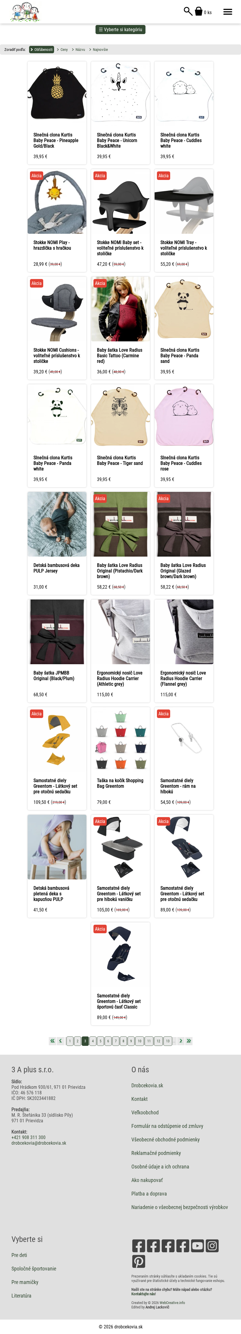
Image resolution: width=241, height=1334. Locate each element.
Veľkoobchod (145, 1113)
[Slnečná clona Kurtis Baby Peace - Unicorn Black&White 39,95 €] (120, 62)
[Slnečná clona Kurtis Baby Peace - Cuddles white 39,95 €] (184, 62)
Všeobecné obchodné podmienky (165, 1140)
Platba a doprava (149, 1194)
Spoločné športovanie (33, 1269)
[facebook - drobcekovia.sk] (138, 1252)
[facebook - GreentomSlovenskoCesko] (182, 1252)
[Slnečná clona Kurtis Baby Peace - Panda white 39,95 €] (57, 385)
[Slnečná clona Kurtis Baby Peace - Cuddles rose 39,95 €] (184, 385)
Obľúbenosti (43, 49)
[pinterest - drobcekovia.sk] (138, 1267)
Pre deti (19, 1255)
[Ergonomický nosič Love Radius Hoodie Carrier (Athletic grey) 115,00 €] (120, 600)
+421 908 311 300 (28, 1137)
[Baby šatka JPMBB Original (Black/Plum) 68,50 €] (57, 600)
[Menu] (227, 12)
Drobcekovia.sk (147, 1085)
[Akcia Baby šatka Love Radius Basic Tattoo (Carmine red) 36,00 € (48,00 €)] (120, 277)
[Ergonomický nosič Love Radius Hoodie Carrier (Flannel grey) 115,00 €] (184, 600)
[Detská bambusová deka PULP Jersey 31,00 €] (57, 492)
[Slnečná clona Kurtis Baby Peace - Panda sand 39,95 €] (184, 277)
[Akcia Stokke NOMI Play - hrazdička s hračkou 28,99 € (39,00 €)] (57, 169)
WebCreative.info (172, 1302)
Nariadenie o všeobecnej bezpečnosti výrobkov (179, 1207)
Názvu (80, 49)
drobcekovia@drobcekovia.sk (38, 1143)
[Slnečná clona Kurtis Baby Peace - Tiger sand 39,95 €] (120, 385)
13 (168, 1041)
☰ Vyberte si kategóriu (120, 29)
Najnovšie (100, 49)
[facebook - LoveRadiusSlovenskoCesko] (153, 1252)
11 (149, 1041)
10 (139, 1041)
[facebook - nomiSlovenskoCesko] (168, 1252)
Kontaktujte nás (143, 1294)
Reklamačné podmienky (156, 1153)
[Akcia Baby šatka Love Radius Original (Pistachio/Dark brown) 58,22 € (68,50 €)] (120, 492)
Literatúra (21, 1296)
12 (158, 1041)
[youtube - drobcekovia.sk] (197, 1252)
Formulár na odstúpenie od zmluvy (167, 1126)
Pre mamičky (25, 1282)
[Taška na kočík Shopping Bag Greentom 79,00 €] (120, 707)
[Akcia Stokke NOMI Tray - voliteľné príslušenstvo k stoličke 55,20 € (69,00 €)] (184, 169)
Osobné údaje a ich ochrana (160, 1167)
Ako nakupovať (147, 1180)
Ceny (64, 49)
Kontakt (139, 1099)
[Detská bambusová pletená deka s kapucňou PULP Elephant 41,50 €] (57, 815)
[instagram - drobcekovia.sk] (212, 1252)
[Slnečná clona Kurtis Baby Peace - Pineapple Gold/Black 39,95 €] (57, 62)
